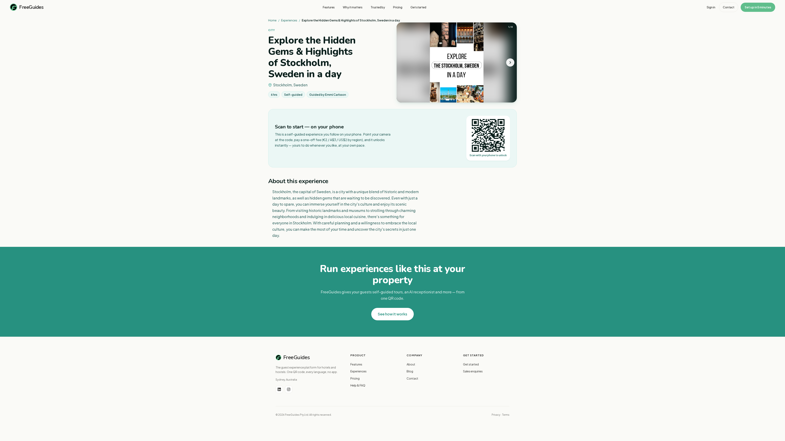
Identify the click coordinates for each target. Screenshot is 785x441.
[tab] (447, 99)
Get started (471, 364)
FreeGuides (31, 7)
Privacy (496, 414)
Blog (410, 371)
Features (356, 364)
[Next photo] (510, 62)
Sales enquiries (473, 371)
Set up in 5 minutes (758, 7)
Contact (728, 7)
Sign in (711, 7)
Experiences (289, 20)
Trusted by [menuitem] (378, 7)
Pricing (355, 378)
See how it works (392, 314)
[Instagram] (288, 389)
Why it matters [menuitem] (352, 7)
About (411, 364)
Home (272, 20)
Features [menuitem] (329, 7)
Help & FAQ (357, 385)
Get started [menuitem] (418, 7)
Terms (505, 414)
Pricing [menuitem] (397, 7)
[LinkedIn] (279, 389)
